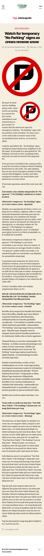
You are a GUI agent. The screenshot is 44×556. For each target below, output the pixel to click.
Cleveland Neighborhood (16, 47)
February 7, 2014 (36, 47)
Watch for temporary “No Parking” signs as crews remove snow (22, 37)
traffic (16, 529)
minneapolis (9, 529)
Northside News (22, 28)
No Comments (23, 50)
